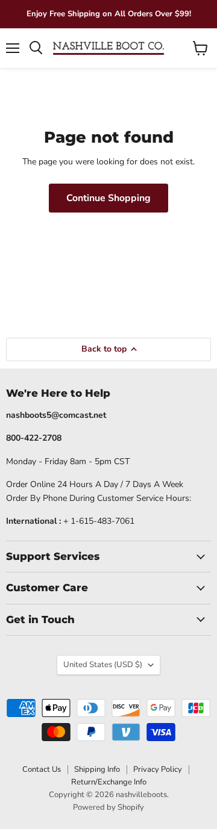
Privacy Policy (157, 769)
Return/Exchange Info (108, 782)
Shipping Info (97, 769)
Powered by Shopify (108, 807)
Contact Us (41, 769)
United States (102, 664)
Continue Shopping (108, 198)
